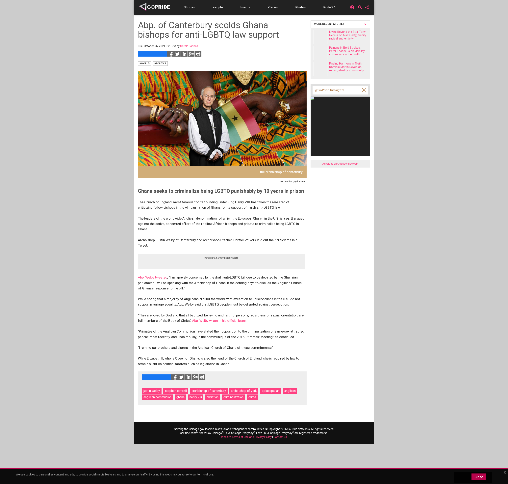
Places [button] (273, 7)
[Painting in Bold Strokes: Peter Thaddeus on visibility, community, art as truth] (320, 53)
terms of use (205, 474)
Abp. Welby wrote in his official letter (219, 321)
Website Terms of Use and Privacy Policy (246, 437)
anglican (290, 391)
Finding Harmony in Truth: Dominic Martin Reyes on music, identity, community (346, 67)
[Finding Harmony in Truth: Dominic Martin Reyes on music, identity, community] (320, 69)
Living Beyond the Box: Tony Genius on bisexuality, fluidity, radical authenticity (348, 35)
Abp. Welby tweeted (152, 277)
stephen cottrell (176, 391)
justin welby (151, 391)
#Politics (160, 63)
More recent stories (330, 23)
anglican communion (157, 397)
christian (212, 397)
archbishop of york (244, 391)
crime (252, 397)
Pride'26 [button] (329, 7)
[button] (189, 7)
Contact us (280, 437)
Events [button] (245, 7)
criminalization (233, 397)
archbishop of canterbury (209, 391)
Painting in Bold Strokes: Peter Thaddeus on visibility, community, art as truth (347, 51)
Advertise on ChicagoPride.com (340, 163)
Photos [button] (300, 7)
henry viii (196, 397)
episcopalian (270, 391)
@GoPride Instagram (329, 90)
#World (145, 63)
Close (478, 477)
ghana (180, 397)
